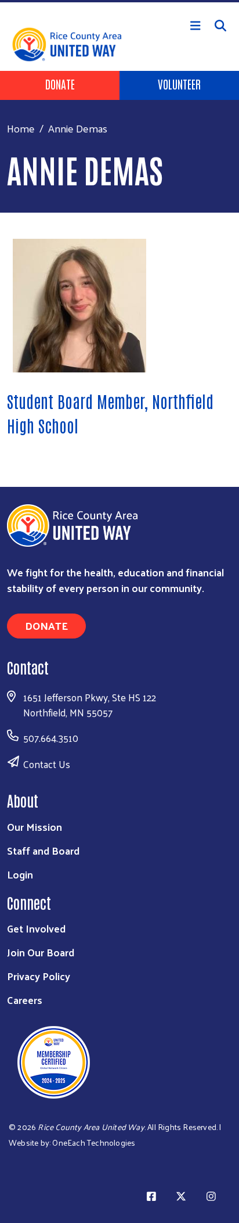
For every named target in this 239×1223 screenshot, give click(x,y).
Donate (60, 83)
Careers (24, 1000)
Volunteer (179, 83)
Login (20, 874)
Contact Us (46, 764)
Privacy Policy (38, 976)
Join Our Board (40, 952)
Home (21, 128)
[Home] (119, 1)
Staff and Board (43, 850)
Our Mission (34, 826)
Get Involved (36, 928)
